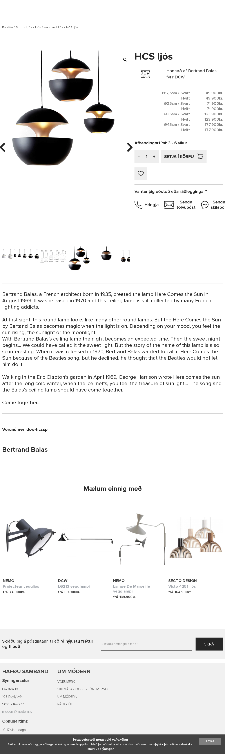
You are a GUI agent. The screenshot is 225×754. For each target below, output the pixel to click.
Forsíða (7, 27)
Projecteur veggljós (21, 586)
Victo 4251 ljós (182, 586)
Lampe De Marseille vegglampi (131, 589)
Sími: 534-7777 (13, 704)
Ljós (29, 27)
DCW (62, 580)
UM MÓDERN (67, 696)
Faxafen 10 (10, 689)
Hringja (152, 204)
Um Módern (74, 671)
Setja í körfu (179, 156)
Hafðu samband (25, 671)
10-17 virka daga (14, 730)
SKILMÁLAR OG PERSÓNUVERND (82, 689)
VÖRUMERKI (66, 681)
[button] (125, 60)
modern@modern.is (17, 711)
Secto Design (182, 580)
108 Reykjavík (12, 696)
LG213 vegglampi (74, 586)
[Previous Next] (30, 539)
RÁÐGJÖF (65, 704)
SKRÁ (209, 644)
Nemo (8, 580)
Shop (19, 27)
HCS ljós (72, 27)
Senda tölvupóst (186, 204)
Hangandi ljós (53, 27)
